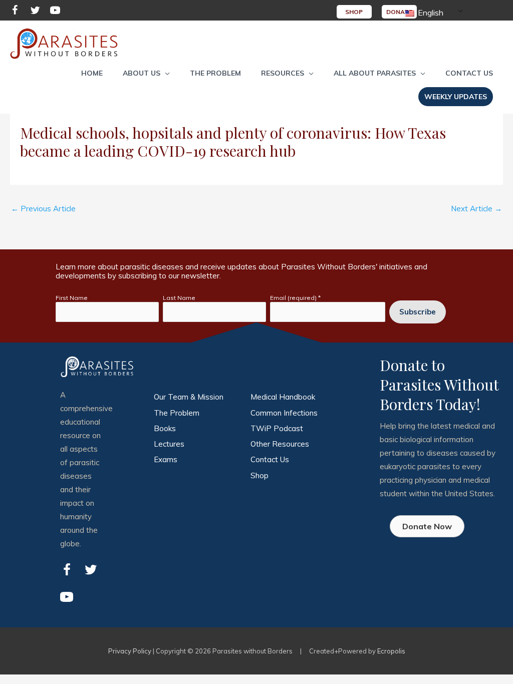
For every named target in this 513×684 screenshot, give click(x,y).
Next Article (476, 208)
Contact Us (269, 459)
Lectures (169, 444)
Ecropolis (391, 651)
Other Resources (279, 444)
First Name (72, 297)
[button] (146, 73)
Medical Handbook (282, 397)
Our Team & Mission (188, 397)
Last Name (179, 297)
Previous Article (43, 208)
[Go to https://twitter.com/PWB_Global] (35, 12)
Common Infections (284, 413)
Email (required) (295, 297)
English (429, 13)
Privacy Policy (129, 651)
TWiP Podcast (276, 428)
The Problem (176, 413)
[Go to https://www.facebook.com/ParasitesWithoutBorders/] (15, 12)
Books (165, 428)
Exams (165, 459)
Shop (259, 475)
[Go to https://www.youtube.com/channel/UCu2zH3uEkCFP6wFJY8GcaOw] (55, 12)
